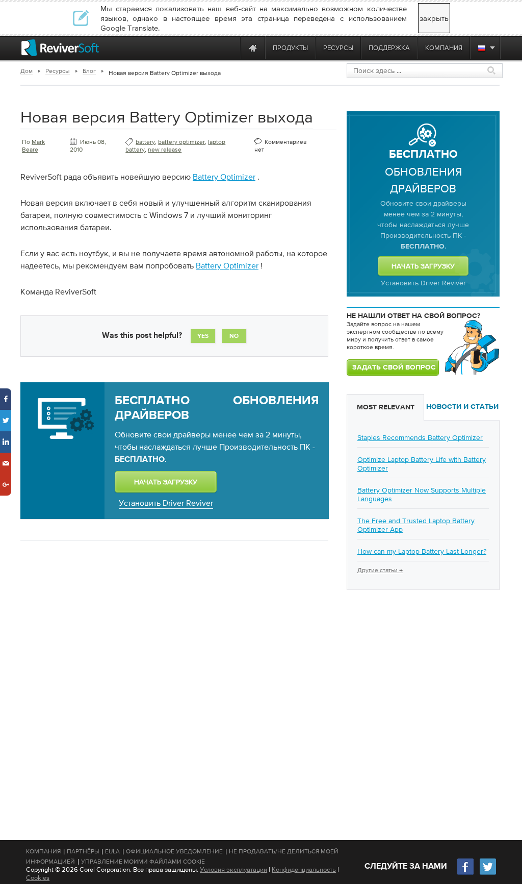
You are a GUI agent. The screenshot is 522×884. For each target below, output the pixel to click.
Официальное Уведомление (174, 851)
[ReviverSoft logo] (60, 47)
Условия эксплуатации (233, 869)
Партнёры (83, 851)
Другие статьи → (380, 570)
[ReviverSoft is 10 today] (230, 47)
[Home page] (253, 47)
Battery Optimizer (224, 176)
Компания (43, 851)
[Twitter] (488, 873)
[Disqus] (173, 680)
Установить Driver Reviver (166, 502)
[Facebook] (466, 873)
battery (145, 141)
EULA (112, 851)
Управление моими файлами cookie (143, 861)
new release (164, 149)
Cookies (37, 877)
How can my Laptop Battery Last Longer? (421, 551)
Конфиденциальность (304, 869)
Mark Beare (33, 145)
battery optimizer (181, 141)
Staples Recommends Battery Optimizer (420, 437)
